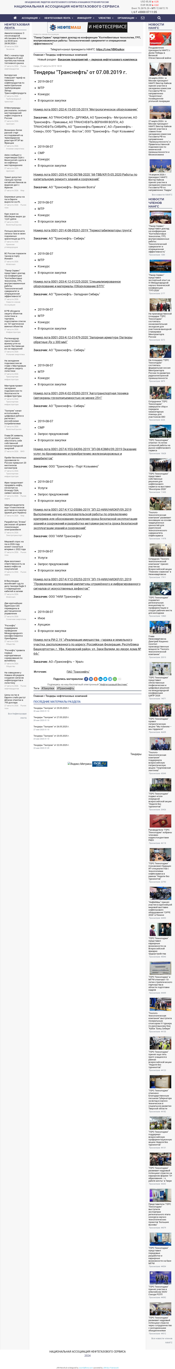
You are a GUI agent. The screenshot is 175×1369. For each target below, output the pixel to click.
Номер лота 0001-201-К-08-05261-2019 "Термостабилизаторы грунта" (82, 230)
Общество (10, 644)
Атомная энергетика (15, 149)
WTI (153, 8)
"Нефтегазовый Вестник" (113, 684)
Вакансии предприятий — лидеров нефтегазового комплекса (97, 59)
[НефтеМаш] (87, 27)
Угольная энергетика (15, 354)
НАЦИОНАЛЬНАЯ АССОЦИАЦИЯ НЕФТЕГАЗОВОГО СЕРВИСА (87, 1351)
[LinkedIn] (100, 679)
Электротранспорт (14, 535)
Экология (10, 49)
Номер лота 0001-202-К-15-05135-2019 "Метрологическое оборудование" (85, 109)
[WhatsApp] (115, 679)
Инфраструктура (13, 332)
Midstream (11, 264)
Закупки (48, 688)
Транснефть (66, 688)
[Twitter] (105, 679)
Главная (38, 54)
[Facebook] (86, 679)
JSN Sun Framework (111, 1368)
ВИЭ (22, 451)
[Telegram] (110, 679)
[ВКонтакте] (91, 679)
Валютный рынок (14, 225)
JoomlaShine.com (86, 1368)
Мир (22, 190)
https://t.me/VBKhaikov (110, 49)
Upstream (10, 124)
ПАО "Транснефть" (78, 671)
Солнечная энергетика (16, 619)
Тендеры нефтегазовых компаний (66, 54)
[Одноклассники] (96, 679)
